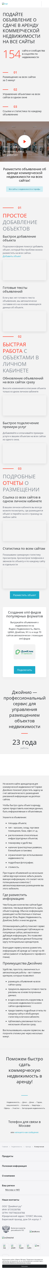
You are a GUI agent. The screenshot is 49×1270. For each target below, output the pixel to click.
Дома (31, 1102)
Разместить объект (24, 595)
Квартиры (36, 1105)
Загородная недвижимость (33, 1108)
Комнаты (25, 1105)
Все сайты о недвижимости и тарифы (24, 189)
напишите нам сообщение (26, 1132)
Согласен (24, 1266)
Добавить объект (12, 256)
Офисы (7, 1108)
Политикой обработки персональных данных (16, 1263)
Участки (16, 1108)
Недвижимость (13, 1102)
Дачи (24, 1102)
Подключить (24, 670)
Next (43, 651)
